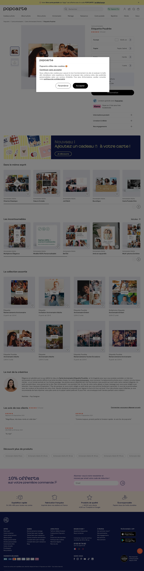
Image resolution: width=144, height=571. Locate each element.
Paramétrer (63, 85)
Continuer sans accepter (51, 70)
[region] (72, 74)
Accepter (80, 85)
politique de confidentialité (54, 79)
